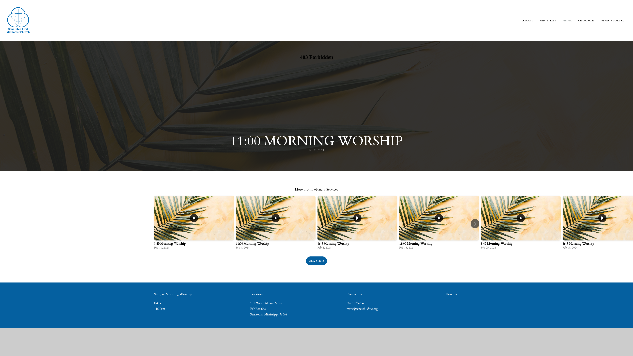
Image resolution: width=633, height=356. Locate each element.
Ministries (548, 20)
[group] (194, 224)
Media (567, 20)
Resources (586, 20)
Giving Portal (612, 20)
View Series (316, 261)
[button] (475, 223)
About (528, 20)
